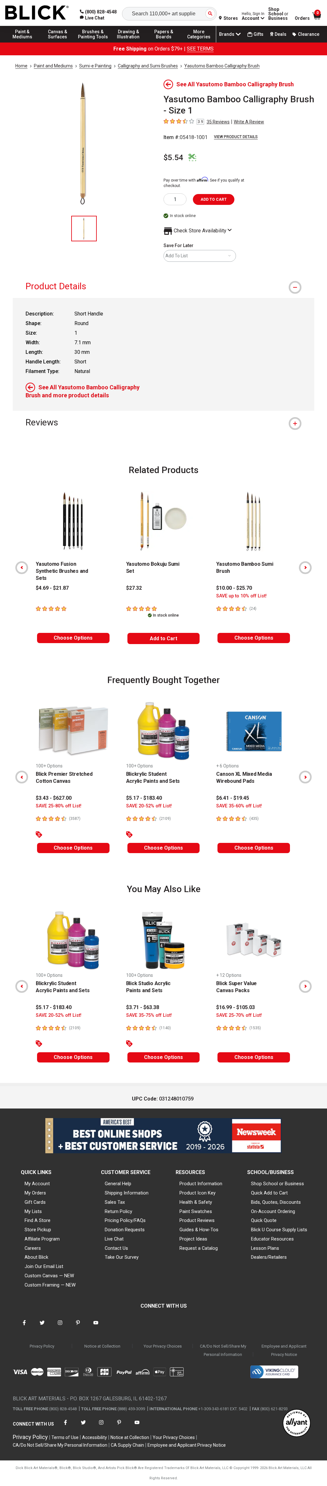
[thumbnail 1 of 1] (84, 228)
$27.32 (134, 588)
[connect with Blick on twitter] (42, 1327)
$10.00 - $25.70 (234, 588)
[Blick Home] (37, 13)
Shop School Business (278, 13)
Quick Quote (264, 1220)
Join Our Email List (44, 1266)
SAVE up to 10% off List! (241, 596)
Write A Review (249, 121)
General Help (118, 1183)
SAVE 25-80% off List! (58, 806)
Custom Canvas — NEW (49, 1276)
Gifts (258, 34)
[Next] (305, 567)
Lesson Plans (265, 1248)
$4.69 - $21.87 (52, 588)
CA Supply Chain (127, 1445)
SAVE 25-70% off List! (239, 1015)
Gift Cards (35, 1202)
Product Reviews (197, 1220)
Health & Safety (195, 1202)
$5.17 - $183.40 (144, 798)
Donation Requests (125, 1230)
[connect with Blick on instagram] (60, 1327)
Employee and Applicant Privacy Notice (284, 1350)
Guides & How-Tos (198, 1230)
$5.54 (173, 157)
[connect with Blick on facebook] (24, 1327)
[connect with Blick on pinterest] (78, 1327)
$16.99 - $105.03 (235, 1007)
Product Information (200, 1183)
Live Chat (114, 1239)
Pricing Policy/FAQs (125, 1220)
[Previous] (21, 567)
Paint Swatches (195, 1211)
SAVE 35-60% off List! (239, 806)
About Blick (36, 1257)
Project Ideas (193, 1239)
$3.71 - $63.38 (142, 1007)
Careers (33, 1248)
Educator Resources (272, 1239)
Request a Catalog (198, 1248)
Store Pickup (38, 1230)
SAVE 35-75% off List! (149, 1015)
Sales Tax (115, 1202)
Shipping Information (126, 1193)
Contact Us (116, 1248)
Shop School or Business (277, 1183)
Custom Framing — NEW (50, 1285)
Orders (302, 18)
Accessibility (94, 1437)
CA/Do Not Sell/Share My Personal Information (223, 1350)
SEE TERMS (200, 49)
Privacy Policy (42, 1346)
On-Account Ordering (273, 1211)
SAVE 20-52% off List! (149, 806)
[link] (92, 17)
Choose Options (73, 638)
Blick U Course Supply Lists (279, 1230)
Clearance (308, 34)
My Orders (35, 1193)
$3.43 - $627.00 (54, 798)
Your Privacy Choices (163, 1346)
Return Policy (118, 1211)
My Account (37, 1183)
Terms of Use (65, 1437)
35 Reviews (218, 121)
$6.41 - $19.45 (232, 798)
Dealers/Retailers (269, 1257)
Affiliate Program (42, 1239)
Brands (226, 34)
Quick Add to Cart (269, 1193)
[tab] (163, 286)
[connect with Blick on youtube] (95, 1327)
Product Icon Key (197, 1193)
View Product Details (236, 137)
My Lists (33, 1211)
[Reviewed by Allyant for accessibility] (296, 1423)
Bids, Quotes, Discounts (276, 1202)
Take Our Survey (122, 1257)
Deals (280, 34)
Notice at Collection (102, 1346)
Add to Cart (163, 638)
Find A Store (37, 1220)
